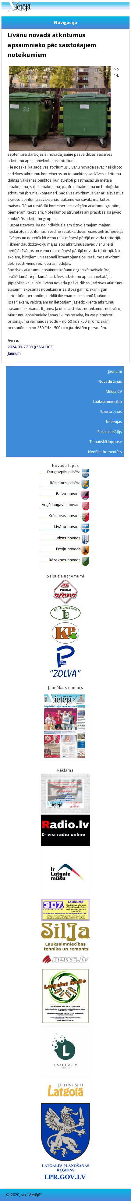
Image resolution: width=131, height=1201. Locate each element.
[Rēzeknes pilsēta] (65, 487)
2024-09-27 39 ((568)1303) (31, 347)
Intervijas (114, 421)
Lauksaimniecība (107, 401)
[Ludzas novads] (65, 542)
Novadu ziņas (110, 381)
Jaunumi (15, 353)
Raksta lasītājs (109, 431)
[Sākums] (65, 10)
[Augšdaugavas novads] (65, 509)
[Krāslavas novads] (65, 520)
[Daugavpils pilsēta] (65, 476)
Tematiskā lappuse (105, 441)
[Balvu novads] (65, 498)
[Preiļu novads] (65, 553)
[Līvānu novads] (65, 531)
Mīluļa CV (114, 391)
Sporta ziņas (111, 411)
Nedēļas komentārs (105, 451)
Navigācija (65, 22)
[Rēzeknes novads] (65, 564)
